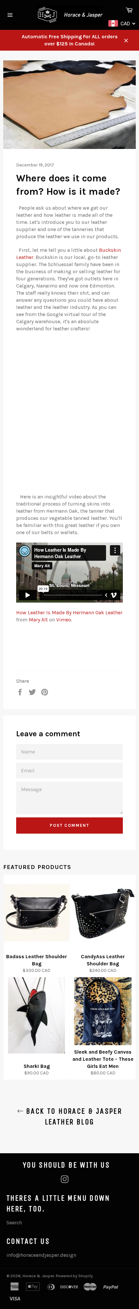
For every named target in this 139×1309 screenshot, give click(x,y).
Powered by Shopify (74, 1275)
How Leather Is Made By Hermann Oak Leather (69, 612)
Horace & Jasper (38, 1275)
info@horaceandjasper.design (41, 1255)
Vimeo (63, 620)
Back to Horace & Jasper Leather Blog (73, 1116)
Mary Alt (38, 620)
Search (14, 1222)
